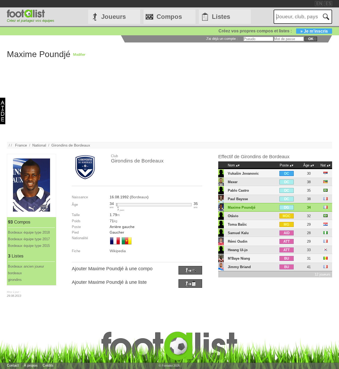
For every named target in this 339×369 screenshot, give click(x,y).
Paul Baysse (238, 199)
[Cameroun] (126, 245)
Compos (169, 16)
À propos (31, 365)
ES (328, 3)
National (39, 145)
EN (319, 3)
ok (310, 39)
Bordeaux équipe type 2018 (29, 232)
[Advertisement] (166, 105)
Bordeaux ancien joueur (26, 266)
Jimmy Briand (239, 267)
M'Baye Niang (239, 258)
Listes (221, 16)
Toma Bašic (237, 224)
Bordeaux (139, 197)
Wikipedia (118, 251)
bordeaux (15, 273)
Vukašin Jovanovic (243, 173)
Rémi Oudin (237, 241)
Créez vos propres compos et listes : (273, 31)
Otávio (233, 216)
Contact (13, 365)
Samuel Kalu (238, 233)
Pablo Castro (238, 190)
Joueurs (113, 16)
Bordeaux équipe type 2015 (29, 246)
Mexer (233, 182)
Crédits (48, 365)
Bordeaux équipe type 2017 (29, 239)
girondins (15, 280)
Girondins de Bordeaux (70, 145)
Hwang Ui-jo (238, 250)
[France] (115, 245)
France (21, 145)
